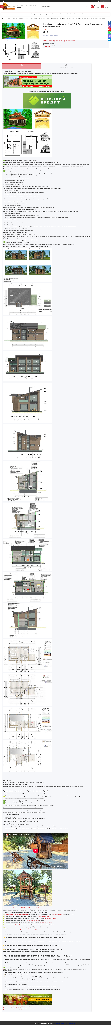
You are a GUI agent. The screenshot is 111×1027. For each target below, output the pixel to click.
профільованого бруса (58, 914)
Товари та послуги (36, 14)
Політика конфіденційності (71, 1023)
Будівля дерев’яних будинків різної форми (39, 18)
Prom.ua (62, 1022)
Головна (26, 14)
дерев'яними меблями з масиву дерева (30, 929)
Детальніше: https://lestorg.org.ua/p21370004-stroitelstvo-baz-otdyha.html (21, 907)
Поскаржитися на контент (59, 1023)
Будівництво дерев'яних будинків (19, 18)
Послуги (8, 18)
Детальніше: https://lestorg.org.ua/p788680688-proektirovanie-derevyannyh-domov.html (26, 1009)
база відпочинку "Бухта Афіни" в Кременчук (17, 914)
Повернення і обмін (65, 14)
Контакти (84, 14)
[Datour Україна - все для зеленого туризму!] (8, 6)
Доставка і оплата (51, 14)
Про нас (76, 14)
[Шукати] (86, 6)
